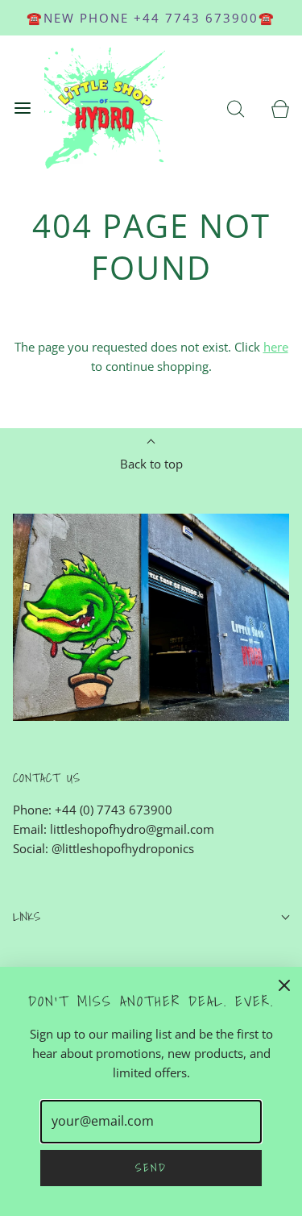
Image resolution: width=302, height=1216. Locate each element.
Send (151, 1167)
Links (26, 916)
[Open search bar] (235, 108)
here (275, 347)
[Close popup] (284, 984)
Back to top (151, 464)
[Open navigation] (22, 108)
